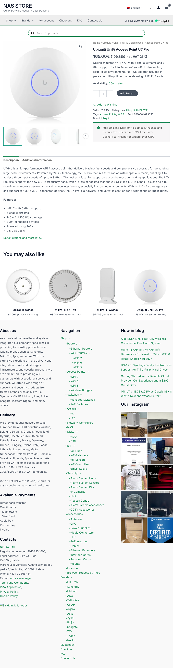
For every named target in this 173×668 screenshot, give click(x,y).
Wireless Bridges (81, 390)
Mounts (75, 563)
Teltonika (73, 600)
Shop (9, 20)
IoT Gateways (79, 455)
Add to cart (127, 93)
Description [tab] (11, 160)
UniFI (116, 42)
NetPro (71, 640)
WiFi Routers (79, 353)
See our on (139, 20)
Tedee (71, 636)
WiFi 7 (121, 114)
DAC (73, 523)
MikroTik (72, 582)
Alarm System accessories (87, 505)
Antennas (76, 519)
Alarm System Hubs (83, 478)
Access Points (108, 114)
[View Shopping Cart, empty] (166, 8)
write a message (20, 578)
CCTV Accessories (82, 509)
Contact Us (95, 20)
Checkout (65, 20)
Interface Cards (81, 555)
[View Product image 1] (12, 136)
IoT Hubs (76, 451)
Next (85, 136)
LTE (73, 418)
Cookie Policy (9, 596)
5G (72, 414)
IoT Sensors (78, 459)
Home (96, 42)
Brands (25, 20)
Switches (73, 394)
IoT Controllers (80, 464)
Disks (70, 431)
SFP (73, 537)
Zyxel (70, 618)
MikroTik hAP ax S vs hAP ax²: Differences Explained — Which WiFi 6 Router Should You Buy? (145, 354)
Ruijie (70, 622)
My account (46, 20)
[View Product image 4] (77, 136)
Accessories (75, 514)
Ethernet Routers (81, 348)
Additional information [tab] (37, 160)
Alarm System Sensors (85, 482)
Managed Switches (83, 399)
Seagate (72, 627)
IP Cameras (78, 491)
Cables (75, 546)
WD (69, 631)
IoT (69, 445)
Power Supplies (80, 528)
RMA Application (10, 587)
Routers (72, 343)
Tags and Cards (81, 559)
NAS (70, 427)
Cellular (72, 408)
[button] (141, 7)
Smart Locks (79, 468)
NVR (73, 496)
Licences (72, 568)
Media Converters (82, 532)
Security (72, 473)
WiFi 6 (78, 362)
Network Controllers (80, 422)
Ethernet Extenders (83, 550)
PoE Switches (79, 404)
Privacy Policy (9, 591)
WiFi (124, 42)
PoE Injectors (79, 541)
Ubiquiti (106, 42)
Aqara (71, 609)
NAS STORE (17, 6)
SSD (73, 441)
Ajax (70, 595)
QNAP (71, 604)
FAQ (79, 20)
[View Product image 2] (34, 136)
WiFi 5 (78, 367)
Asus (70, 613)
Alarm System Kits (82, 487)
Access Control (80, 500)
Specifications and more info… (22, 237)
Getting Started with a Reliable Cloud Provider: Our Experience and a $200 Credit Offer (145, 380)
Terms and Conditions (14, 582)
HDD (74, 436)
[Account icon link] (158, 7)
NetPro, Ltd (7, 547)
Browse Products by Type (83, 572)
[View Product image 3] (55, 136)
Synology (73, 586)
